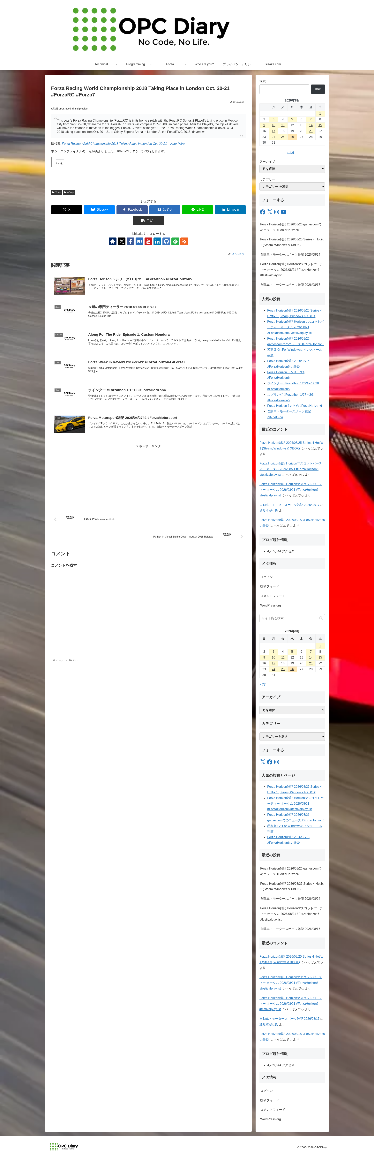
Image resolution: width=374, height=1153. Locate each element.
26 (292, 137)
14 (311, 125)
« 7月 (290, 152)
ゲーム (70, 192)
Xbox (58, 192)
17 (273, 131)
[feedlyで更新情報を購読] (175, 241)
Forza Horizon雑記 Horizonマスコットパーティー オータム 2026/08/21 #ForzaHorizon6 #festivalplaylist (291, 269)
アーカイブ (267, 161)
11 (283, 125)
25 (283, 137)
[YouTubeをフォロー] (148, 241)
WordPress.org (270, 605)
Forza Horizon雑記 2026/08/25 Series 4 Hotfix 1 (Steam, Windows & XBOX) (292, 242)
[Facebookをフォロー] (130, 241)
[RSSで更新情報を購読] (184, 241)
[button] (148, 220)
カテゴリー (267, 179)
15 (320, 125)
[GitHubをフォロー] (166, 241)
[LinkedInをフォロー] (157, 241)
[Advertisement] (148, 476)
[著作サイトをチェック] (112, 241)
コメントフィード (272, 596)
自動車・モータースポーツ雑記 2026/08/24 (290, 254)
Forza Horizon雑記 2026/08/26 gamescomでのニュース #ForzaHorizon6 (291, 227)
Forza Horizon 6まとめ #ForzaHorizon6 (294, 405)
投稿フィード (269, 586)
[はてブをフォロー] (139, 241)
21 (311, 131)
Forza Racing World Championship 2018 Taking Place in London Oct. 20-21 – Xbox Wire (123, 143)
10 (273, 125)
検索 (262, 81)
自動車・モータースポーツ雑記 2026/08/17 (290, 284)
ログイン (266, 577)
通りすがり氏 (268, 510)
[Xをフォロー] (121, 241)
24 (273, 137)
